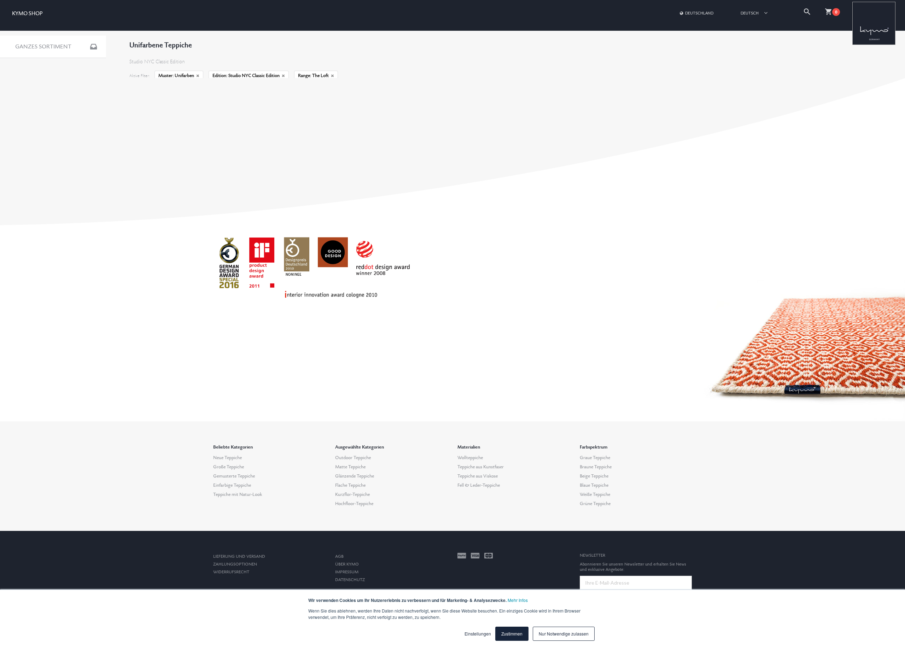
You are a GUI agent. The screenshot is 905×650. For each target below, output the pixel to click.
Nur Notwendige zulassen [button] (564, 634)
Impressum (346, 572)
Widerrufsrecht (231, 572)
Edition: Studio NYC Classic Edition (246, 75)
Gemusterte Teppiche (234, 476)
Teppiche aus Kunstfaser (480, 467)
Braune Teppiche (596, 467)
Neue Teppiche (227, 458)
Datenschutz (350, 579)
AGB (339, 556)
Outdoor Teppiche (353, 458)
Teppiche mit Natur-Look (237, 494)
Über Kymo (347, 564)
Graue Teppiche (595, 458)
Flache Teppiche (350, 485)
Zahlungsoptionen (235, 564)
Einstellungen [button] (478, 634)
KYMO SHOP (27, 13)
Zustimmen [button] (511, 634)
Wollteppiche (470, 458)
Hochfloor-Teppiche (354, 503)
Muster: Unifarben (176, 75)
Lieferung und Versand (239, 556)
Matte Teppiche (350, 467)
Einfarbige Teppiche (232, 485)
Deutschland (699, 13)
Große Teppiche (228, 467)
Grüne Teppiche (595, 503)
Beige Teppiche (594, 476)
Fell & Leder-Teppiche (478, 485)
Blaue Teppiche (594, 485)
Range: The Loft (313, 75)
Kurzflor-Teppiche (352, 494)
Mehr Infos (518, 600)
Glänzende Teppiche (354, 476)
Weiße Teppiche (595, 494)
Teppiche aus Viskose (477, 476)
